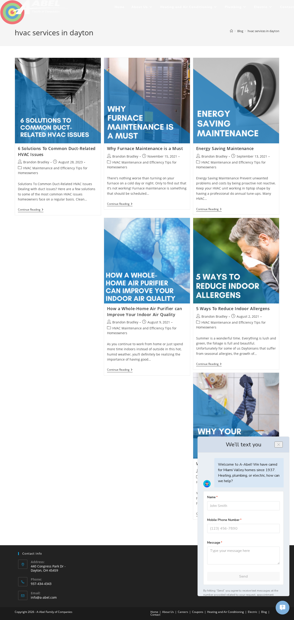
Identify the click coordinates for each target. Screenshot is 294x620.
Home (154, 612)
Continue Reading (30, 210)
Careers (183, 612)
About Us (168, 612)
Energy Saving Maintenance (225, 148)
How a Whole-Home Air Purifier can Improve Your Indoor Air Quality (144, 311)
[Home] (231, 31)
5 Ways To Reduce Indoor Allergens (233, 308)
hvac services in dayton (263, 31)
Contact (155, 615)
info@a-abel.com (44, 597)
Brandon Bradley (36, 162)
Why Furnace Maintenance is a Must (145, 148)
